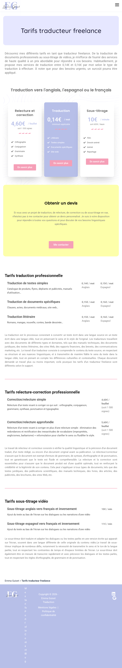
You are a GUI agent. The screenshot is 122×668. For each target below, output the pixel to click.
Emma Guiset (12, 580)
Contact (26, 642)
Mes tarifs (26, 598)
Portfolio (26, 621)
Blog (26, 657)
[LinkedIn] (113, 594)
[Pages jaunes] (114, 598)
